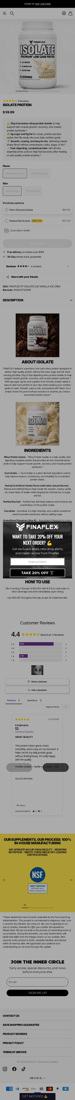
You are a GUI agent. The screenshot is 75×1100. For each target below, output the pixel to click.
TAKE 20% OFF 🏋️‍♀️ (37, 573)
